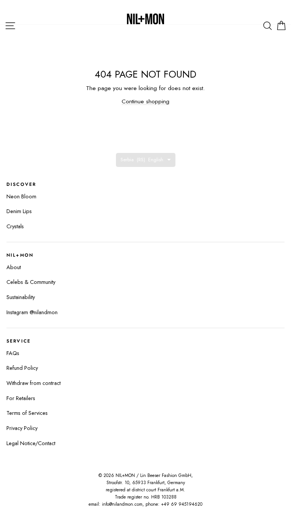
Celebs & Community (30, 282)
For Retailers (20, 398)
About (13, 267)
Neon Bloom (21, 196)
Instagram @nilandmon (32, 312)
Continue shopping (145, 101)
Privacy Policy (22, 428)
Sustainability (20, 297)
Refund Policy (22, 368)
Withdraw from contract (33, 383)
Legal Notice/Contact (30, 443)
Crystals (15, 226)
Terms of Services (27, 413)
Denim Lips (19, 211)
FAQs (12, 353)
